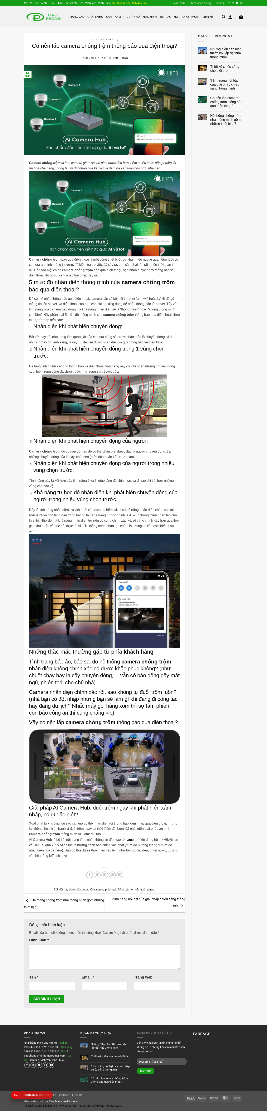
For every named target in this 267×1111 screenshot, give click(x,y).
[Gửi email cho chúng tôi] (241, 3)
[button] (223, 17)
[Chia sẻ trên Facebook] (89, 874)
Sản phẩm (113, 16)
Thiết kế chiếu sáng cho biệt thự (224, 68)
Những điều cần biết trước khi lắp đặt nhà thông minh (225, 53)
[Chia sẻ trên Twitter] (97, 874)
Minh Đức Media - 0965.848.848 (104, 1105)
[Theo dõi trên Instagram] (233, 3)
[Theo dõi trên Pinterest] (51, 1065)
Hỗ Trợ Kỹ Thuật (187, 16)
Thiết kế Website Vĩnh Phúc (68, 1105)
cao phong (120, 58)
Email (88, 977)
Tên (33, 977)
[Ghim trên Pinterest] (112, 874)
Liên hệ (220, 3)
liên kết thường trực (142, 889)
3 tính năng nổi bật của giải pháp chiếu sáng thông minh (224, 84)
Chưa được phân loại (104, 39)
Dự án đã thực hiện (141, 16)
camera (131, 839)
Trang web (143, 977)
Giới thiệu (179, 3)
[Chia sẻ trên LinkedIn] (119, 874)
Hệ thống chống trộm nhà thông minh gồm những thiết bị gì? (225, 119)
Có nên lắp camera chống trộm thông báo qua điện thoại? (226, 102)
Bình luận (39, 940)
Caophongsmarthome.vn (63, 1101)
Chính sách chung (200, 3)
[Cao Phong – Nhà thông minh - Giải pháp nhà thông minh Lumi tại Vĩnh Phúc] (43, 16)
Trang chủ (76, 16)
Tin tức (165, 16)
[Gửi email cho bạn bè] (104, 874)
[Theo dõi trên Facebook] (229, 3)
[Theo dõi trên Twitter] (237, 3)
